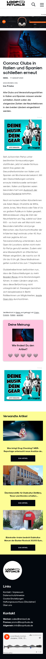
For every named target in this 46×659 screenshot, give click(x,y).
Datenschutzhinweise (13, 595)
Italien (12, 315)
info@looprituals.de (23, 625)
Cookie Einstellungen (13, 598)
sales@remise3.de (21, 619)
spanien (20, 315)
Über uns (7, 605)
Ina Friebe (8, 86)
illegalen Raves (10, 277)
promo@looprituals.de (22, 622)
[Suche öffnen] (33, 5)
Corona (6, 315)
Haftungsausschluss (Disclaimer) (19, 601)
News (18, 312)
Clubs (36, 312)
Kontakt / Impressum (13, 592)
